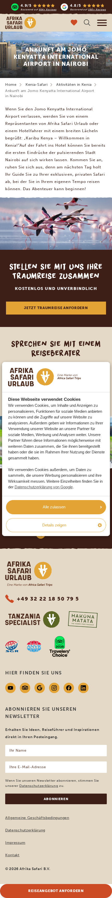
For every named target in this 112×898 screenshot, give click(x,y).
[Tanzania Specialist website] (32, 619)
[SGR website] (11, 646)
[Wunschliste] (74, 23)
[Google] (39, 688)
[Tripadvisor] (25, 688)
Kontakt (12, 855)
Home (11, 84)
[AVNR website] (34, 646)
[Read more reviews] (58, 7)
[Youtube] (10, 688)
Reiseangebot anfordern (56, 891)
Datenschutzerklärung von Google (44, 487)
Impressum (15, 842)
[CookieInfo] (44, 377)
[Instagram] (54, 688)
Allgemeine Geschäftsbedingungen (37, 818)
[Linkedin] (83, 688)
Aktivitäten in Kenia (73, 84)
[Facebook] (69, 688)
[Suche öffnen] (87, 23)
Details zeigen (54, 525)
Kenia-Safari (36, 84)
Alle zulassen (54, 507)
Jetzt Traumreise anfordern (56, 308)
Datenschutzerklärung (38, 786)
